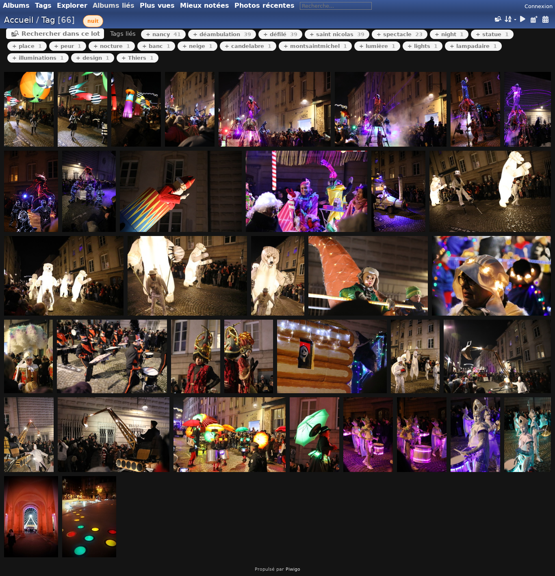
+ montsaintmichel (315, 46)
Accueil (19, 20)
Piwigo (293, 569)
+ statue (492, 34)
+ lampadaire (473, 46)
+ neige (197, 46)
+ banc (156, 46)
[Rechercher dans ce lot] (497, 19)
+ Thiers (137, 58)
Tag (48, 20)
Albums (16, 5)
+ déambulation (222, 34)
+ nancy (163, 34)
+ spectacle (400, 34)
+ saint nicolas (337, 34)
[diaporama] (523, 19)
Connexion (539, 6)
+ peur (67, 46)
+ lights (423, 46)
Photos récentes (264, 5)
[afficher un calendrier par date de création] (545, 19)
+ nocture (111, 46)
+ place (27, 46)
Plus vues (157, 5)
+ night (449, 34)
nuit (93, 21)
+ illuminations (38, 58)
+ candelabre (248, 46)
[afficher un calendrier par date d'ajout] (534, 19)
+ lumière (377, 46)
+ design (92, 58)
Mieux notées (204, 5)
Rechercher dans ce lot (61, 33)
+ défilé (280, 34)
